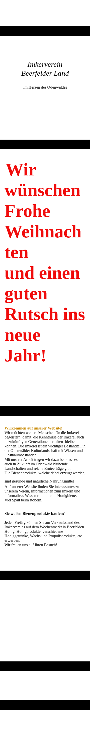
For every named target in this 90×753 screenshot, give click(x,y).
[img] (45, 13)
